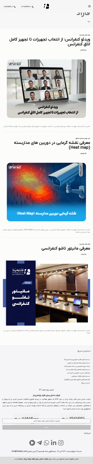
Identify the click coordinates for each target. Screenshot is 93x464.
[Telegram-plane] (39, 443)
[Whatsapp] (46, 443)
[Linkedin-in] (54, 443)
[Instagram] (61, 443)
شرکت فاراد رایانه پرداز (84, 35)
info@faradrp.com (19, 451)
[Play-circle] (32, 443)
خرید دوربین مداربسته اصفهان (82, 138)
